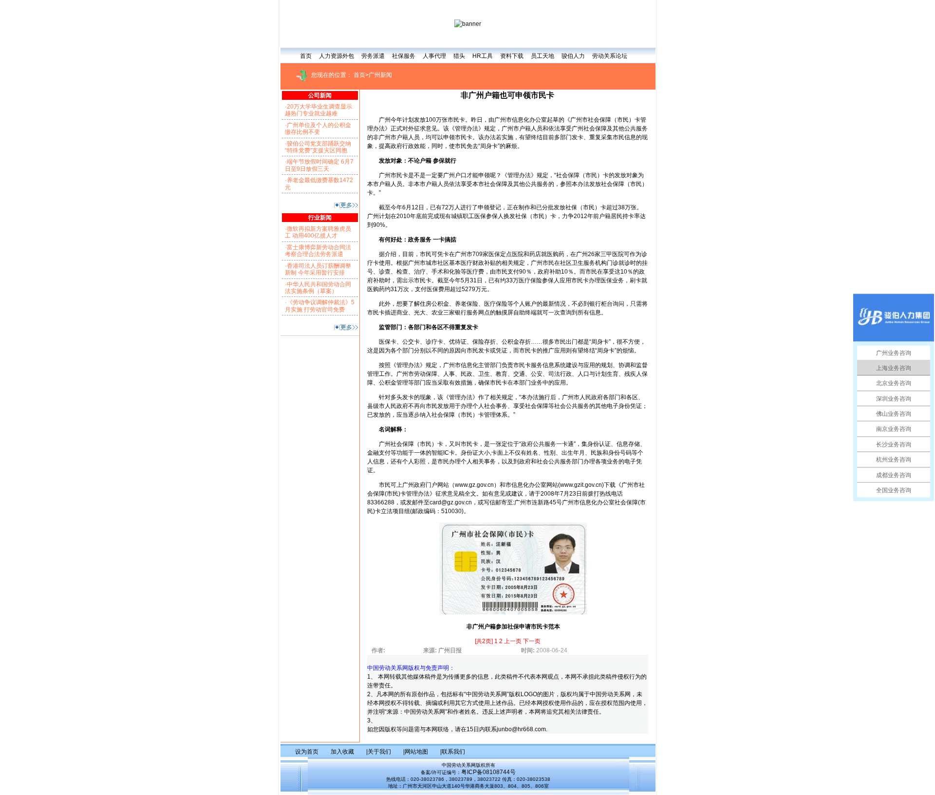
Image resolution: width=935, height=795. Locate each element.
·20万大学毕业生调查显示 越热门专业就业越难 (318, 110)
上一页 (513, 641)
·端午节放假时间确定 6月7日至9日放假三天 (319, 165)
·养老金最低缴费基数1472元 (319, 183)
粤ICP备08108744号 (488, 772)
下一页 (532, 641)
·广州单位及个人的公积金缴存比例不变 (318, 128)
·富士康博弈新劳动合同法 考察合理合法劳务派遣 (318, 251)
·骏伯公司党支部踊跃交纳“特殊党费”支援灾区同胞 (318, 147)
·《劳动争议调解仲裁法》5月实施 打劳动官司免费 (320, 306)
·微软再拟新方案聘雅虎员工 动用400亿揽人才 (318, 232)
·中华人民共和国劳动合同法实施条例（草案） (318, 288)
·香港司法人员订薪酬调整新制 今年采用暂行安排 (318, 269)
